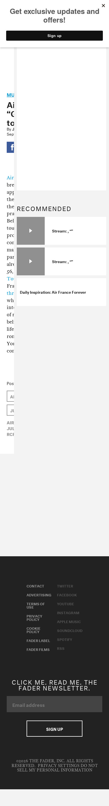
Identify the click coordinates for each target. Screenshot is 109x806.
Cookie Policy (34, 629)
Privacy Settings (58, 765)
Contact (35, 585)
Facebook (67, 594)
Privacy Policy (34, 617)
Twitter (65, 585)
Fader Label (38, 640)
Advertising (39, 594)
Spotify (64, 639)
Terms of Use (36, 605)
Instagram (68, 612)
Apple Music (69, 621)
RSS (61, 648)
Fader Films (38, 649)
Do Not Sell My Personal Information (57, 768)
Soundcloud (69, 630)
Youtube (65, 603)
